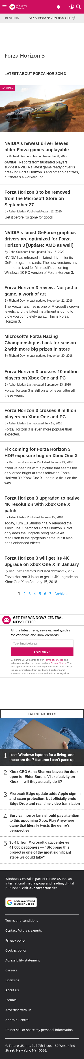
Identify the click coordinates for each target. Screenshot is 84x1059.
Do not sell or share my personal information (39, 1030)
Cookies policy (15, 950)
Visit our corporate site (39, 888)
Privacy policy (15, 940)
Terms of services (54, 659)
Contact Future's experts (23, 930)
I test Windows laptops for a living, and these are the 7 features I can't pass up (42, 757)
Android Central (17, 1020)
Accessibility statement (22, 960)
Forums (11, 1000)
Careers (11, 970)
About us (12, 990)
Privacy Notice (58, 663)
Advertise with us (18, 1010)
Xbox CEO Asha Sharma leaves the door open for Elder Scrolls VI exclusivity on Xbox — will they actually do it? (43, 777)
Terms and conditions (21, 920)
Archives (61, 594)
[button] (78, 7)
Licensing (12, 980)
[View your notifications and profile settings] (58, 6)
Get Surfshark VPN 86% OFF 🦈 (52, 18)
